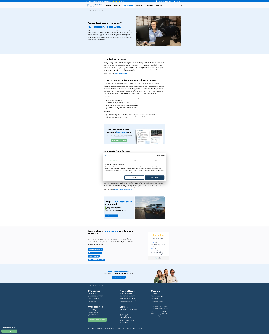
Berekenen (117, 5)
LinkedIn (125, 328)
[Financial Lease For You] (95, 5)
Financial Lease (128, 5)
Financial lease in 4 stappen (128, 295)
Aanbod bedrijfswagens (95, 296)
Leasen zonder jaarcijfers (127, 298)
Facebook (131, 328)
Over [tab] (155, 160)
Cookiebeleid (110, 328)
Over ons (159, 5)
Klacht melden (103, 328)
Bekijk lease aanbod (111, 216)
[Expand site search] (181, 5)
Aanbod (108, 5)
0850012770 (161, 1)
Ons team (154, 293)
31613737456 (179, 1)
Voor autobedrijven (157, 301)
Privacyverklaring (96, 328)
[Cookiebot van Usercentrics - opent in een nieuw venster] (158, 155)
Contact (153, 295)
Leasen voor (139, 5)
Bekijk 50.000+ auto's (9, 327)
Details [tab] (134, 160)
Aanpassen (133, 177)
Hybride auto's (92, 300)
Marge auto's (92, 301)
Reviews (153, 300)
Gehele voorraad (93, 293)
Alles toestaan (154, 177)
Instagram (139, 328)
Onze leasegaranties (157, 296)
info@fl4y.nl (170, 1)
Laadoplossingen (93, 314)
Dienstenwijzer (117, 328)
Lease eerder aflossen (126, 296)
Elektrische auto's (93, 298)
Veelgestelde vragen (126, 301)
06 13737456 (130, 317)
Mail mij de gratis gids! (119, 140)
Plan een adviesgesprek (95, 316)
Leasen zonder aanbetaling (128, 300)
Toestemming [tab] (113, 160)
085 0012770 (125, 314)
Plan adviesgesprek (9, 331)
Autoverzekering (93, 312)
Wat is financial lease (126, 293)
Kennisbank (149, 5)
